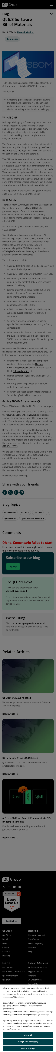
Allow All (28, 1035)
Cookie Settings (28, 1048)
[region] (28, 1018)
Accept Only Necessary (28, 1041)
